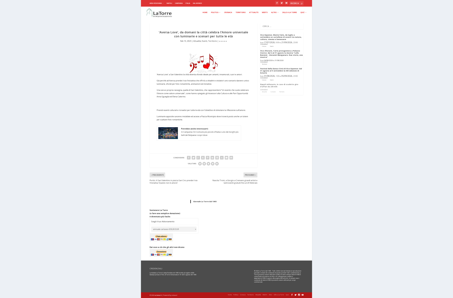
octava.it (158, 295)
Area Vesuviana (156, 3)
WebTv (265, 12)
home (205, 12)
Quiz (302, 12)
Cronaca (228, 12)
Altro (274, 12)
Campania (179, 3)
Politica (214, 12)
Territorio (241, 12)
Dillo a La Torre (289, 12)
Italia (187, 3)
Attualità (253, 12)
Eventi (204, 41)
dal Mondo (197, 3)
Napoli (169, 3)
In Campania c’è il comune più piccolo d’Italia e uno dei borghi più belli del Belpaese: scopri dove (209, 131)
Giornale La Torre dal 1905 (205, 201)
